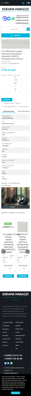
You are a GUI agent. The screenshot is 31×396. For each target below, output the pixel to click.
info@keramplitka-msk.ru (11, 373)
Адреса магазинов (22, 15)
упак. (15, 83)
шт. (15, 89)
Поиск (28, 29)
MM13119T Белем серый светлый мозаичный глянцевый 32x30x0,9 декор (22, 243)
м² (15, 77)
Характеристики (8, 111)
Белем (13, 207)
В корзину (6, 99)
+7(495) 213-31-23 (22, 17)
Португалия (5, 207)
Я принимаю (15, 393)
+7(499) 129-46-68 (22, 20)
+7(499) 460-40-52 (22, 23)
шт (10, 268)
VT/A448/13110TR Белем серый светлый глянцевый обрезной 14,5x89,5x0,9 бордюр (11, 243)
